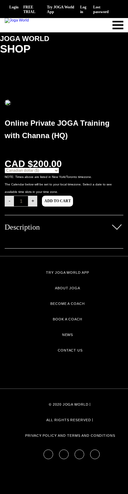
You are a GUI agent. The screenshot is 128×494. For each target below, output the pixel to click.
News (67, 335)
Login (14, 7)
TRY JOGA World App (67, 272)
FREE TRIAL (29, 9)
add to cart (57, 201)
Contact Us (70, 350)
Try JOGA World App (60, 9)
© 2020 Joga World (69, 404)
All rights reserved (68, 420)
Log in (83, 9)
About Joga (67, 288)
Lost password (101, 9)
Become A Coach (67, 303)
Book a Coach (67, 319)
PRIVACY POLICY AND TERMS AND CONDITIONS (70, 435)
